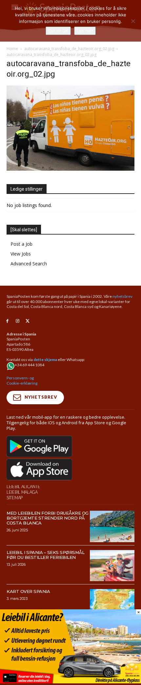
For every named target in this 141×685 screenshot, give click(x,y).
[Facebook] (7, 321)
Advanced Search (28, 263)
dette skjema (45, 359)
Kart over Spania (28, 591)
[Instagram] (17, 321)
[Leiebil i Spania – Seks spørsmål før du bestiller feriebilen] (112, 565)
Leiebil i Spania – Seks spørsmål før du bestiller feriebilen (45, 555)
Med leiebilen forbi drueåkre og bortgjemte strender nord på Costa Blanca (48, 517)
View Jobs (20, 254)
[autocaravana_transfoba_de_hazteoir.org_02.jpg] (70, 169)
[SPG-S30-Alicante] (70, 681)
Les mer (85, 30)
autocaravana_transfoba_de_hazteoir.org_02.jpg (69, 48)
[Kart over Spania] (112, 604)
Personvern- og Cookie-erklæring (22, 380)
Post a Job (21, 244)
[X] (27, 321)
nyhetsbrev (122, 296)
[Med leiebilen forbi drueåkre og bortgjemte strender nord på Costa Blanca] (112, 526)
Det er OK (58, 30)
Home (12, 48)
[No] (133, 21)
